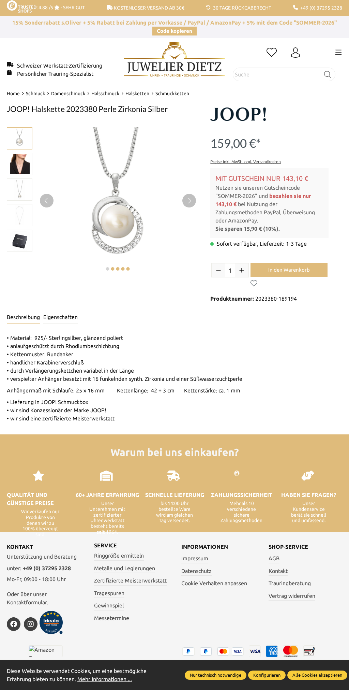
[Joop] (244, 115)
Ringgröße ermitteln (119, 555)
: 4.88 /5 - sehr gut (60, 7)
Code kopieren (174, 31)
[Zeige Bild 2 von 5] (113, 269)
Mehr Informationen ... (104, 679)
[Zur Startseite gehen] (174, 64)
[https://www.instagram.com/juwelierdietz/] (30, 624)
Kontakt (278, 571)
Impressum (194, 558)
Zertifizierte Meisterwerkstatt (130, 580)
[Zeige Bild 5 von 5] (128, 269)
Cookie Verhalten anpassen (214, 583)
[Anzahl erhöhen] (241, 270)
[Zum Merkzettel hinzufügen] (254, 283)
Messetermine (111, 618)
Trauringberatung (290, 583)
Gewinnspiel (109, 605)
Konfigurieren (266, 675)
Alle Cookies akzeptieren (317, 675)
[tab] (23, 317)
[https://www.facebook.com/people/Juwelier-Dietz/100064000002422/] (13, 624)
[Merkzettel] (272, 52)
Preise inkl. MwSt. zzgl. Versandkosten (245, 161)
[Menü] (338, 52)
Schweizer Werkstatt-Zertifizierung (59, 65)
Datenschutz (196, 571)
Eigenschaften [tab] (60, 317)
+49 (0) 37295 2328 (47, 568)
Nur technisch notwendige (215, 675)
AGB (274, 558)
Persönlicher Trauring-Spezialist (55, 74)
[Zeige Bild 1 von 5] (107, 269)
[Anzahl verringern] (218, 270)
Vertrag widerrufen (292, 596)
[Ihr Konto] (295, 52)
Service (105, 545)
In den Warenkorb (289, 270)
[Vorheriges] (47, 200)
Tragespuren (109, 593)
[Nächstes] (189, 200)
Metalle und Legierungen (124, 568)
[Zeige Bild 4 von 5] (123, 269)
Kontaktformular (27, 602)
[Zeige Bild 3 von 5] (118, 269)
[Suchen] (327, 74)
